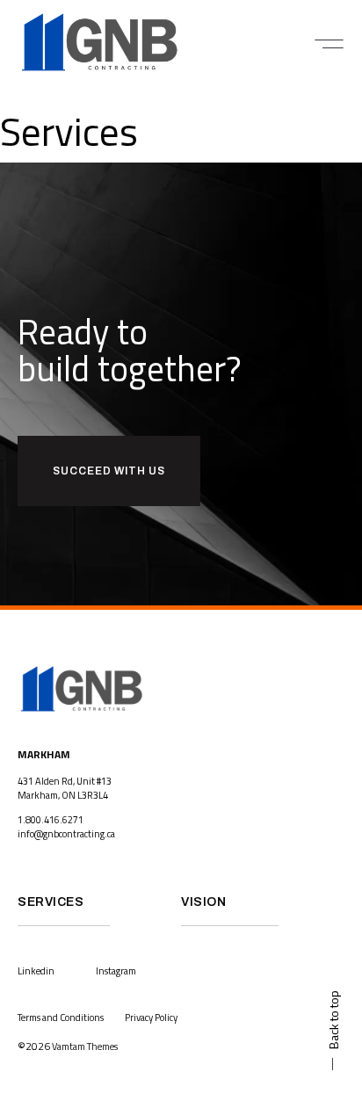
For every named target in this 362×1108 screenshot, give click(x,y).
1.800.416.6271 (50, 820)
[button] (329, 44)
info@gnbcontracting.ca (66, 834)
